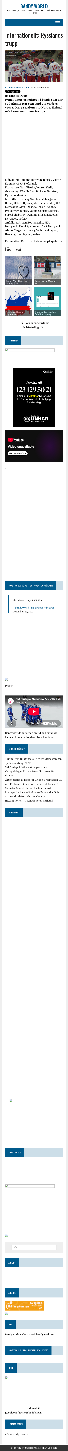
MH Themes (52, 1447)
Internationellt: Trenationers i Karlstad (29, 800)
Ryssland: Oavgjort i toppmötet (16, 313)
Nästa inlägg (31, 327)
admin (25, 87)
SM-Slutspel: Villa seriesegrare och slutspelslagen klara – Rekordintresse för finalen (29, 771)
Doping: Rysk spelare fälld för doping (45, 313)
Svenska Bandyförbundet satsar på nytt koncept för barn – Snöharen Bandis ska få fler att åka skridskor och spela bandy (33, 792)
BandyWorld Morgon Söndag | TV (16, 282)
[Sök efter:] (34, 1247)
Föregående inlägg (37, 323)
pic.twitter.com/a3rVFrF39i (27, 600)
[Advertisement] (34, 147)
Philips (9, 686)
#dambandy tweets (16, 1434)
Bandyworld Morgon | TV (46, 282)
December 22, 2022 (23, 611)
